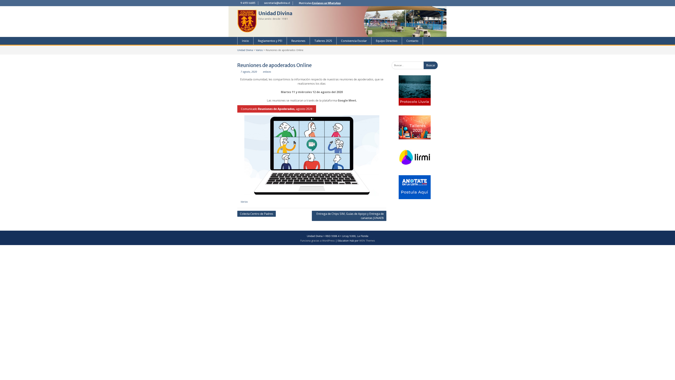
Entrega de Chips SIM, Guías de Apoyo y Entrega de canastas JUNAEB (350, 216)
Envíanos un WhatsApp (326, 3)
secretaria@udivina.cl (277, 3)
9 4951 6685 (247, 3)
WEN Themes (367, 240)
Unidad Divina (275, 13)
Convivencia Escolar (354, 41)
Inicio (245, 41)
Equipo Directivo (386, 41)
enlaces (267, 71)
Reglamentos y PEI (270, 41)
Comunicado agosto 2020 (276, 109)
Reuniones (298, 41)
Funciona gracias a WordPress (317, 240)
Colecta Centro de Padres (256, 214)
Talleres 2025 (323, 41)
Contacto (412, 41)
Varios (259, 50)
